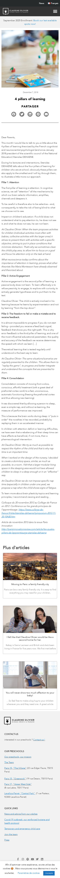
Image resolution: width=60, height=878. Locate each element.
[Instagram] (23, 859)
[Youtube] (32, 859)
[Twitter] (37, 859)
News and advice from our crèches (20, 813)
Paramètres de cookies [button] (29, 873)
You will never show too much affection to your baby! (30, 694)
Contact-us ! (39, 739)
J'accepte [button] (49, 873)
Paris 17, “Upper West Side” (18, 784)
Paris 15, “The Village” (15, 768)
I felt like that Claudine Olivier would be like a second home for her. (30, 639)
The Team (9, 762)
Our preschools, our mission (17, 756)
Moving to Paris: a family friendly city (30, 584)
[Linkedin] (42, 859)
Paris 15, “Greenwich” (15, 778)
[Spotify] (27, 859)
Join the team (11, 834)
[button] (13, 114)
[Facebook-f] (18, 859)
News (41, 3)
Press (6, 839)
